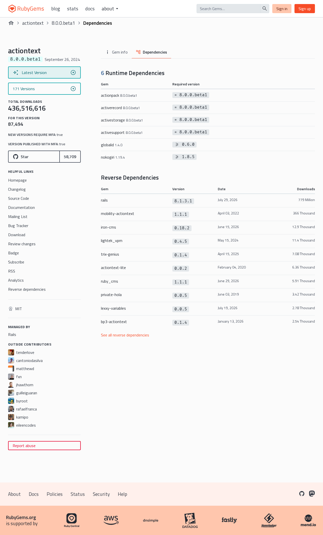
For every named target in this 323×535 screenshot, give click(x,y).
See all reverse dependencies (125, 335)
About (14, 494)
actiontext (33, 23)
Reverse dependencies (27, 289)
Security (101, 494)
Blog (55, 8)
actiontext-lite (113, 267)
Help (122, 494)
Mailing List (18, 216)
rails (104, 200)
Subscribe (16, 262)
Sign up (305, 9)
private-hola (111, 294)
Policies (55, 494)
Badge (13, 253)
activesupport (122, 132)
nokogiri (113, 157)
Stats (72, 8)
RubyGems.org (21, 517)
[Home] (11, 23)
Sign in (281, 9)
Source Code (18, 198)
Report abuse (24, 446)
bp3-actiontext (114, 322)
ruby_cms (109, 281)
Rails (12, 334)
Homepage (17, 180)
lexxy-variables (113, 308)
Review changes (22, 244)
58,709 (70, 157)
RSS (11, 271)
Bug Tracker (18, 226)
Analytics (16, 280)
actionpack (119, 95)
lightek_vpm (111, 240)
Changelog (17, 189)
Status (78, 494)
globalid (111, 145)
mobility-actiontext (117, 213)
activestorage (122, 120)
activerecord (120, 108)
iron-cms (108, 227)
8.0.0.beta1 (63, 23)
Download (16, 235)
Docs (90, 8)
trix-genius (110, 254)
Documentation (21, 207)
